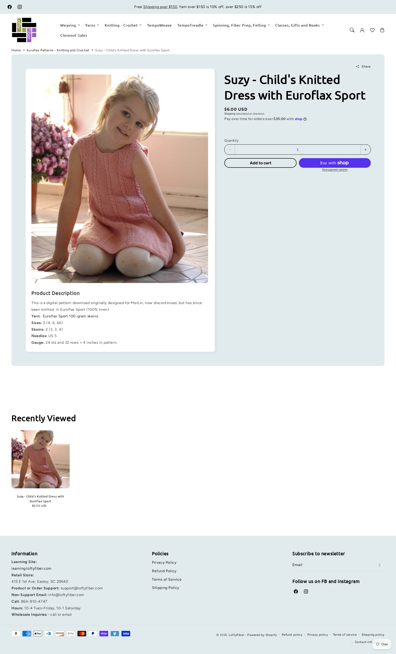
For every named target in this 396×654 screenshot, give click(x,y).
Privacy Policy (164, 562)
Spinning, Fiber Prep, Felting (239, 25)
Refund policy (292, 634)
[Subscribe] (379, 565)
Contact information (370, 642)
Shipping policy (373, 634)
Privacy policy (317, 634)
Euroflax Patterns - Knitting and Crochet (58, 50)
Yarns (90, 25)
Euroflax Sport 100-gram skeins (70, 316)
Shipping (229, 113)
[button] (352, 30)
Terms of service (345, 634)
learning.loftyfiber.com (31, 568)
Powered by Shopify (262, 635)
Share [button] (366, 67)
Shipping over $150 (160, 7)
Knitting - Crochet (121, 25)
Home (16, 50)
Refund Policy (164, 571)
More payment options (335, 169)
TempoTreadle (190, 25)
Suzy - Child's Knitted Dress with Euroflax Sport (132, 50)
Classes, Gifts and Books (297, 25)
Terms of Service (167, 579)
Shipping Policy (165, 587)
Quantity (231, 140)
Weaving (68, 25)
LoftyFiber (236, 635)
